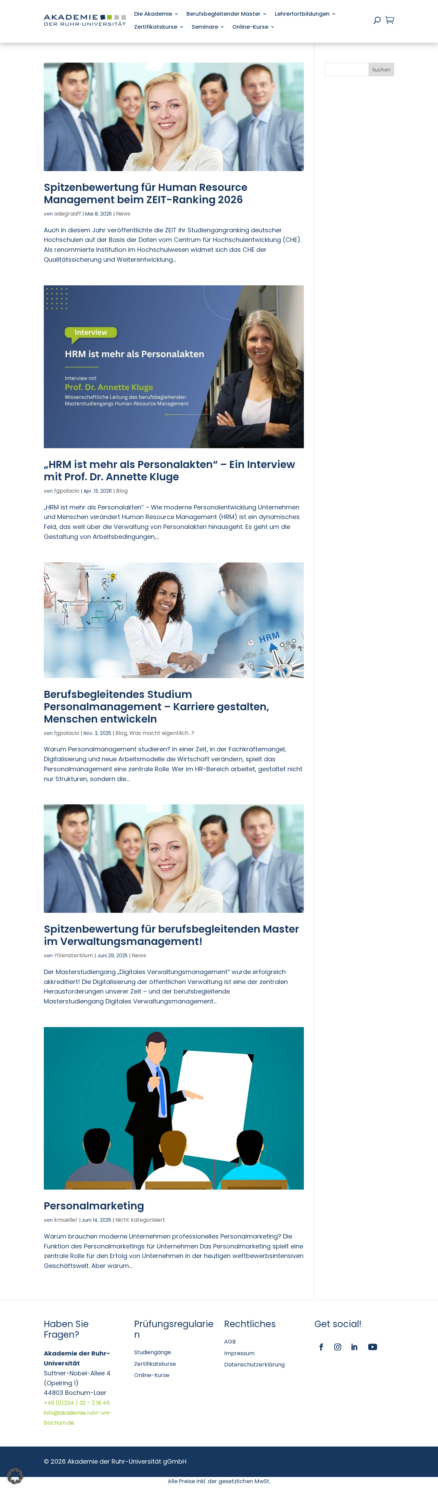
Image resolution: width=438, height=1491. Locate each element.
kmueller (66, 1220)
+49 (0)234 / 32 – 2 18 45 (77, 1403)
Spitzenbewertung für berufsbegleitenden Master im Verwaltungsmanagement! (171, 935)
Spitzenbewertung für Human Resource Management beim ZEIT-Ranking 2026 (145, 193)
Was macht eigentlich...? (161, 733)
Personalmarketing (94, 1205)
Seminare (205, 27)
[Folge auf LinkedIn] (354, 1347)
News (123, 214)
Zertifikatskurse (155, 27)
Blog (122, 491)
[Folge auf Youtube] (373, 1347)
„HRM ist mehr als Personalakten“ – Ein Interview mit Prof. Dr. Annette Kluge (169, 470)
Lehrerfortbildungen (302, 14)
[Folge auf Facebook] (321, 1347)
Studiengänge (152, 1352)
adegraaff (67, 214)
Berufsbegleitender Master (223, 14)
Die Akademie (153, 14)
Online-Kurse (250, 27)
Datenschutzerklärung (254, 1365)
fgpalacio (66, 491)
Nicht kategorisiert (140, 1220)
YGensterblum (73, 955)
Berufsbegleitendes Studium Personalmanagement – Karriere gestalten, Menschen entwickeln (156, 706)
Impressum (239, 1353)
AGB (230, 1342)
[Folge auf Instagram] (338, 1347)
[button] (15, 1476)
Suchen (381, 69)
